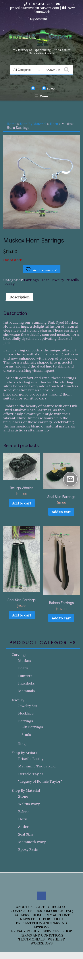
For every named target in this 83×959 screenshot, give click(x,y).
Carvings (19, 654)
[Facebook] (53, 19)
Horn (54, 124)
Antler (23, 826)
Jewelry (57, 280)
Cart (40, 907)
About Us (24, 907)
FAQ (69, 911)
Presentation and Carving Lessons (41, 925)
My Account (38, 19)
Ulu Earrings (32, 727)
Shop (67, 931)
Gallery (21, 915)
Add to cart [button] (21, 503)
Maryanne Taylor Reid (37, 766)
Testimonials (31, 939)
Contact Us (21, 911)
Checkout (57, 907)
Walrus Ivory (29, 804)
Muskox (24, 660)
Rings (22, 743)
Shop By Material (33, 124)
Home (11, 124)
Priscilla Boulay (30, 758)
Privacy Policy (25, 931)
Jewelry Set (27, 705)
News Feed (30, 919)
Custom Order (49, 911)
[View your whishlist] (29, 88)
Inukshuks (26, 683)
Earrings (31, 280)
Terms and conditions (41, 935)
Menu (44, 96)
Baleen (23, 811)
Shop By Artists (24, 752)
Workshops (42, 943)
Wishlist (56, 939)
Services (51, 931)
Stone (23, 796)
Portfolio (53, 919)
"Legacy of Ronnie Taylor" (40, 781)
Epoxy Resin (28, 849)
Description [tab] (19, 297)
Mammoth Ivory (32, 842)
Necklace (26, 713)
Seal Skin (25, 834)
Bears (23, 668)
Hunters (25, 676)
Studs (26, 734)
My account (58, 915)
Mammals (26, 690)
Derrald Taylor (30, 774)
